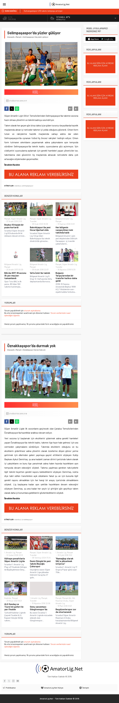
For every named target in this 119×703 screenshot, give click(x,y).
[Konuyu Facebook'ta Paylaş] (6, 108)
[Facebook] (4, 681)
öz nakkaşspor (27, 519)
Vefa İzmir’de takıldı (40, 273)
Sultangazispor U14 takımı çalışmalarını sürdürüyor (46, 11)
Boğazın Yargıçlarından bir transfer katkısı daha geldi (66, 277)
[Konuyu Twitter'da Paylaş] (12, 108)
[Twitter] (9, 681)
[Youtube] (17, 681)
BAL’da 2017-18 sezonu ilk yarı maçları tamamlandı (15, 275)
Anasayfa (10, 37)
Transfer (33, 221)
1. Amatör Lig (9, 552)
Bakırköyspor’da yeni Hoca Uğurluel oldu (40, 228)
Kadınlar (7, 598)
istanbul (17, 186)
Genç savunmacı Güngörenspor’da (38, 608)
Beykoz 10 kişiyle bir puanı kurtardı (14, 226)
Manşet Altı (66, 598)
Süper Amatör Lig (18, 219)
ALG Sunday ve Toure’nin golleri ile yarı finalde (14, 607)
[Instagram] (13, 681)
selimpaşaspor (27, 186)
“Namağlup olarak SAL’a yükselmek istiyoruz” (64, 561)
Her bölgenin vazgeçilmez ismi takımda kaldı (64, 230)
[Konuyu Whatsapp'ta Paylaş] (17, 108)
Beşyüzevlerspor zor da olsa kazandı (66, 610)
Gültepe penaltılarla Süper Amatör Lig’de (14, 559)
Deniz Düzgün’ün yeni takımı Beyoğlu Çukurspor (40, 564)
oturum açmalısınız (32, 310)
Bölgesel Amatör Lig (64, 219)
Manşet (18, 37)
